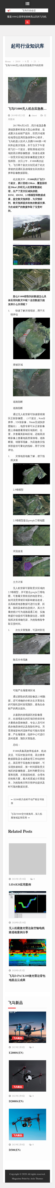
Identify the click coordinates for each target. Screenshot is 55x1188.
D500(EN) (15, 1150)
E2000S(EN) (16, 1053)
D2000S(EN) (16, 1101)
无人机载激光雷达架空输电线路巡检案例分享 (27, 930)
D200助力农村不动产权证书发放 (27, 801)
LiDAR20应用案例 (20, 884)
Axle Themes (36, 1178)
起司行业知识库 (27, 45)
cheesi (34, 115)
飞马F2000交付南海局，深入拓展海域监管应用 (26, 815)
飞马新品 (17, 1038)
